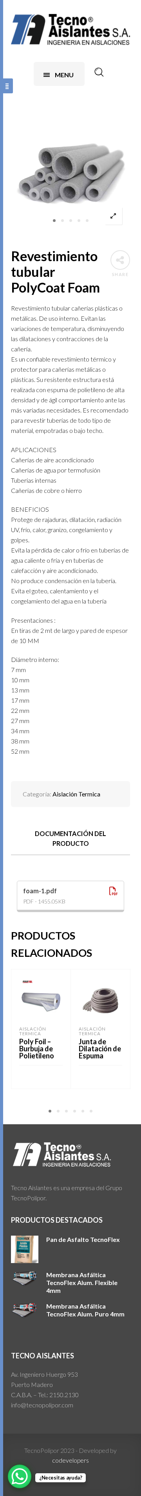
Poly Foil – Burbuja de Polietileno (36, 1048)
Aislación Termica (76, 794)
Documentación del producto (70, 838)
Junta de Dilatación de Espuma (100, 1048)
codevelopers (70, 1460)
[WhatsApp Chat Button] (19, 1476)
